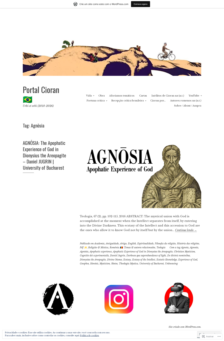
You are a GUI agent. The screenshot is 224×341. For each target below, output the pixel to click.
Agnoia (185, 247)
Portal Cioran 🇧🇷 (41, 94)
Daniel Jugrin (117, 255)
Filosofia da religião (165, 243)
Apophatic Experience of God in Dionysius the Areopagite (143, 251)
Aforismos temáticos (121, 95)
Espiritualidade (145, 243)
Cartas (143, 95)
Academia (99, 243)
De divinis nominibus (178, 255)
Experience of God (187, 259)
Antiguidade (112, 243)
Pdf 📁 (83, 247)
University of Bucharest (151, 263)
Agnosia (194, 247)
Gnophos (84, 263)
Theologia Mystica (128, 263)
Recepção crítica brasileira (127, 100)
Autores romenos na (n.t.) (185, 100)
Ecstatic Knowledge (166, 259)
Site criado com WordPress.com (185, 326)
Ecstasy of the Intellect (143, 259)
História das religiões (188, 243)
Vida (89, 95)
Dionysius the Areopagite (93, 259)
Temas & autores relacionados (139, 247)
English (132, 243)
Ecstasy (127, 259)
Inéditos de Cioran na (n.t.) (168, 95)
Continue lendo (186, 230)
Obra (101, 95)
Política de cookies (89, 335)
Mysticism (105, 263)
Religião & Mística (98, 247)
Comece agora (140, 4)
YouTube (194, 95)
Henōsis (94, 263)
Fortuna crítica (96, 100)
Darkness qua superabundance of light (146, 255)
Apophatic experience (101, 251)
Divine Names (114, 259)
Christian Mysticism (184, 251)
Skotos (114, 263)
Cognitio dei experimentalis (94, 255)
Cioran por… (158, 100)
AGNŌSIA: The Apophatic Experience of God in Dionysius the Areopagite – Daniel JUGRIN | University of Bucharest (44, 155)
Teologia (160, 247)
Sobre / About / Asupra (187, 105)
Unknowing (171, 263)
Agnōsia (84, 251)
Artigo (123, 243)
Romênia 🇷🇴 (116, 247)
